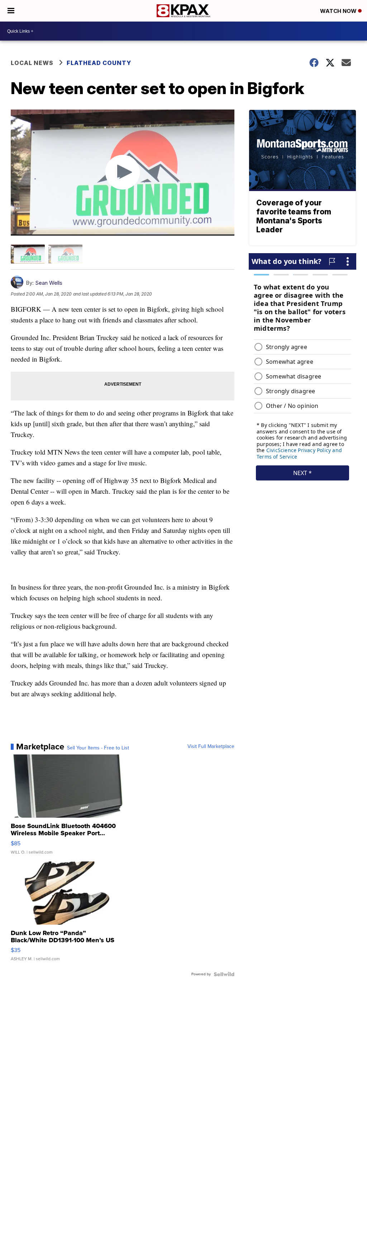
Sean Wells (48, 282)
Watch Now (339, 11)
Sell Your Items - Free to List (98, 748)
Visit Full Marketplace (210, 746)
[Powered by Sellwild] (224, 974)
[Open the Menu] (10, 11)
